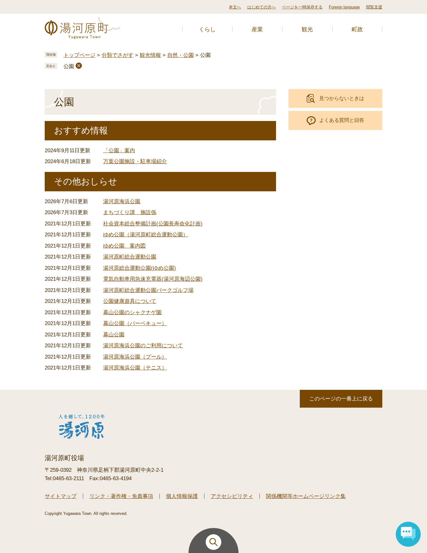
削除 (79, 66)
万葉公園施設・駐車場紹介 (135, 161)
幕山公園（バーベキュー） (135, 323)
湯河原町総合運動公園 (129, 257)
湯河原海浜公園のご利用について (143, 346)
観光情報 (150, 55)
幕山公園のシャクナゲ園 (132, 312)
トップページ (79, 55)
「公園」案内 (119, 150)
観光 (307, 29)
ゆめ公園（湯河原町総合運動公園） (145, 235)
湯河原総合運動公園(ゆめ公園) (139, 268)
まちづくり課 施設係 (129, 212)
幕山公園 (113, 335)
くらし (207, 29)
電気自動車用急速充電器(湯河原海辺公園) (153, 279)
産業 (257, 29)
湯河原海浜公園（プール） (135, 357)
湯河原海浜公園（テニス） (135, 368)
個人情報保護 (182, 496)
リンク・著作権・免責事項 (121, 496)
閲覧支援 (374, 7)
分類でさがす (117, 55)
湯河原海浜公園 (121, 201)
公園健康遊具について (129, 301)
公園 (68, 66)
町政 (357, 29)
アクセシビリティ (232, 496)
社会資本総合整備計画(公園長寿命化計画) (153, 224)
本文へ (235, 7)
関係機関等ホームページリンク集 (306, 496)
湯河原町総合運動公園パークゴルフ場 (148, 290)
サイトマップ (61, 496)
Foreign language (344, 7)
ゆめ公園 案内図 (124, 246)
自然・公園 (180, 55)
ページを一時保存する (302, 7)
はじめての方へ (261, 7)
